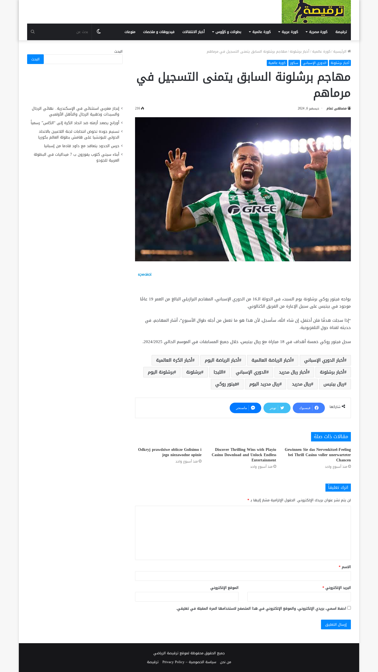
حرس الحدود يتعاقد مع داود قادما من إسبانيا (81, 145)
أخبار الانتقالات (193, 31)
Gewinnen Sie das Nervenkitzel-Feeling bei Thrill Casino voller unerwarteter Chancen (318, 455)
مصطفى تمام (337, 108)
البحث (118, 51)
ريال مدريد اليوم (264, 384)
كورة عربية (290, 31)
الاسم (345, 566)
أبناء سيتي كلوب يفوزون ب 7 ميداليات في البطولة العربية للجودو (76, 157)
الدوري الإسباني (314, 63)
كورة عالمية (261, 31)
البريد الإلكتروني (336, 587)
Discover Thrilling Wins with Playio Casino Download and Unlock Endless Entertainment (244, 455)
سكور (294, 63)
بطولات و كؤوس (228, 31)
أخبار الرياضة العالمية (272, 360)
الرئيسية (340, 51)
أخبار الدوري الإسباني (324, 360)
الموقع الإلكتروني (224, 587)
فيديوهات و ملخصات (159, 31)
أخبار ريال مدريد (293, 372)
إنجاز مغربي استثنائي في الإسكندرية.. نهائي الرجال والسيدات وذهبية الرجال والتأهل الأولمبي (75, 111)
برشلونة (193, 372)
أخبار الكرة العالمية (174, 360)
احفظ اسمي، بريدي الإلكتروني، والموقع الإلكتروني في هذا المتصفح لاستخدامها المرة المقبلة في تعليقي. (261, 608)
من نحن (225, 661)
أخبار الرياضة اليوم (222, 360)
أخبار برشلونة (299, 51)
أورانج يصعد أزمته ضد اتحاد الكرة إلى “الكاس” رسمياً (75, 122)
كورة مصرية (318, 31)
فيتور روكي (226, 384)
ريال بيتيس (333, 384)
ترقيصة (341, 31)
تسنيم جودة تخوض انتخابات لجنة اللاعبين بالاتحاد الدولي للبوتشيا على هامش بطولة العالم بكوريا (78, 134)
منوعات (130, 31)
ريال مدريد (301, 384)
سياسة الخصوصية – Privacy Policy (189, 661)
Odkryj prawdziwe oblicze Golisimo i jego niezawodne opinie (169, 452)
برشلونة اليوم (161, 372)
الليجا (218, 372)
